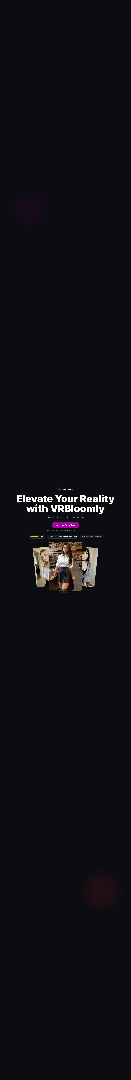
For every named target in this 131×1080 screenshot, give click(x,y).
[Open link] (48, 566)
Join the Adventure (65, 525)
